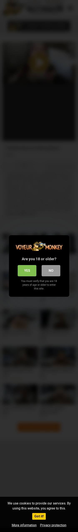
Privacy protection (53, 525)
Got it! (39, 516)
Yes (27, 271)
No (51, 271)
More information (24, 525)
